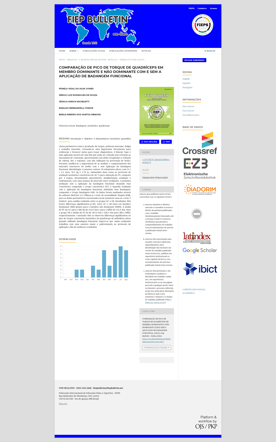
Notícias (146, 51)
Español (186, 83)
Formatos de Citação (155, 347)
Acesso (213, 8)
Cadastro (202, 8)
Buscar (210, 51)
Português (187, 87)
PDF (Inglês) (150, 142)
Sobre (73, 51)
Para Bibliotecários (191, 115)
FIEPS (191, 8)
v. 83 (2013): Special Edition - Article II (98, 59)
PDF (167, 142)
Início (62, 59)
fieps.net (63, 403)
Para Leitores (188, 106)
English (186, 78)
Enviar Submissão (194, 60)
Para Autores (188, 110)
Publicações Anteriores (123, 51)
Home (62, 51)
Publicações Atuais (94, 51)
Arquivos (72, 59)
